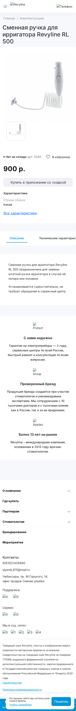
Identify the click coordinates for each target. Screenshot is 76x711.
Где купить (11, 501)
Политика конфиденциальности (22, 689)
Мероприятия (13, 542)
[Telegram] (16, 597)
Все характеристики (20, 213)
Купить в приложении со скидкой (38, 182)
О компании (12, 490)
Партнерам (11, 511)
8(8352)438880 (14, 563)
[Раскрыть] (68, 491)
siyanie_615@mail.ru (16, 569)
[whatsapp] (6, 597)
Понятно (61, 701)
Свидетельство (12, 682)
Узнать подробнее (20, 704)
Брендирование (14, 532)
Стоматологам (13, 521)
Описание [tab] (17, 238)
